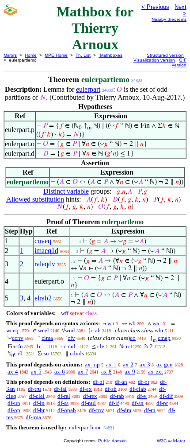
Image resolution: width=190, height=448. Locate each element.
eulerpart (88, 89)
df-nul (88, 403)
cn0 (18, 353)
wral (70, 330)
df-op (14, 410)
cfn (19, 346)
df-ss (62, 403)
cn (126, 346)
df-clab (137, 389)
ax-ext (155, 371)
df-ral (63, 396)
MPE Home (56, 55)
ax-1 (111, 364)
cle (100, 346)
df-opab (66, 410)
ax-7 (83, 371)
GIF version (179, 62)
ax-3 (145, 364)
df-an (121, 381)
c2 (150, 346)
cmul (70, 346)
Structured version (165, 55)
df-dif (166, 396)
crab (96, 330)
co (133, 338)
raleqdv (44, 264)
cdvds (77, 353)
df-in (39, 403)
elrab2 (43, 298)
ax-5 (36, 371)
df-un (14, 403)
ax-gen (164, 364)
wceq (12, 330)
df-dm (124, 410)
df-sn (138, 403)
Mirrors (10, 55)
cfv (71, 338)
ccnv (17, 338)
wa (155, 323)
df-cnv (96, 410)
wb (132, 323)
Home (31, 55)
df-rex (90, 396)
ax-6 (59, 371)
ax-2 (128, 364)
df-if (114, 403)
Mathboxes (110, 55)
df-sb (111, 389)
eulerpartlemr (85, 427)
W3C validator (171, 440)
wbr (159, 330)
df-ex (86, 389)
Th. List (83, 55)
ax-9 (130, 371)
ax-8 (106, 371)
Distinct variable (66, 191)
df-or (143, 381)
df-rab (117, 396)
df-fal (60, 389)
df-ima (33, 417)
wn (110, 323)
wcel (43, 330)
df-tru (34, 389)
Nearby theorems (169, 19)
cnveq (42, 241)
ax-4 (13, 371)
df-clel (37, 396)
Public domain (112, 440)
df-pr (162, 403)
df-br (39, 410)
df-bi (98, 381)
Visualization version (154, 60)
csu (45, 353)
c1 (42, 346)
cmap (164, 338)
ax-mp (92, 364)
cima (47, 338)
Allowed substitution (35, 199)
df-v (142, 396)
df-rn (150, 410)
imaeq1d (46, 250)
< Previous (155, 7)
